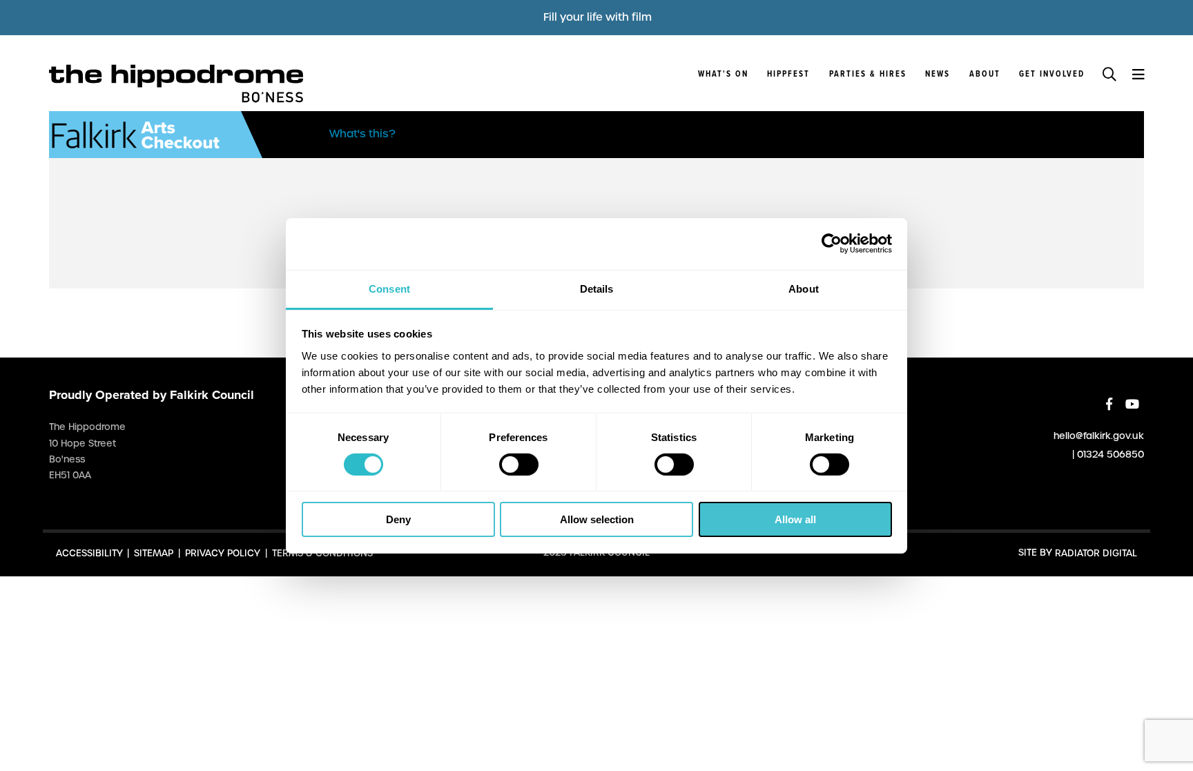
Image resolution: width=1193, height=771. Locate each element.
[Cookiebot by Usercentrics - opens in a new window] (831, 243)
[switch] (519, 464)
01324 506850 (1110, 454)
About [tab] (803, 288)
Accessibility (89, 552)
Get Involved (1052, 74)
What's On (723, 74)
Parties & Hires (867, 74)
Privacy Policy (222, 552)
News (937, 74)
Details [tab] (597, 288)
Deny (398, 519)
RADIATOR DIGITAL (1096, 552)
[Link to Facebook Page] (1109, 404)
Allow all (795, 519)
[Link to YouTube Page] (1132, 404)
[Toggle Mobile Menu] (1138, 73)
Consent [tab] (389, 288)
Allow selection (597, 519)
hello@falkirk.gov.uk (1099, 435)
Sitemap (153, 552)
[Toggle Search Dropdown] (1109, 73)
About (984, 74)
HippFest (788, 74)
